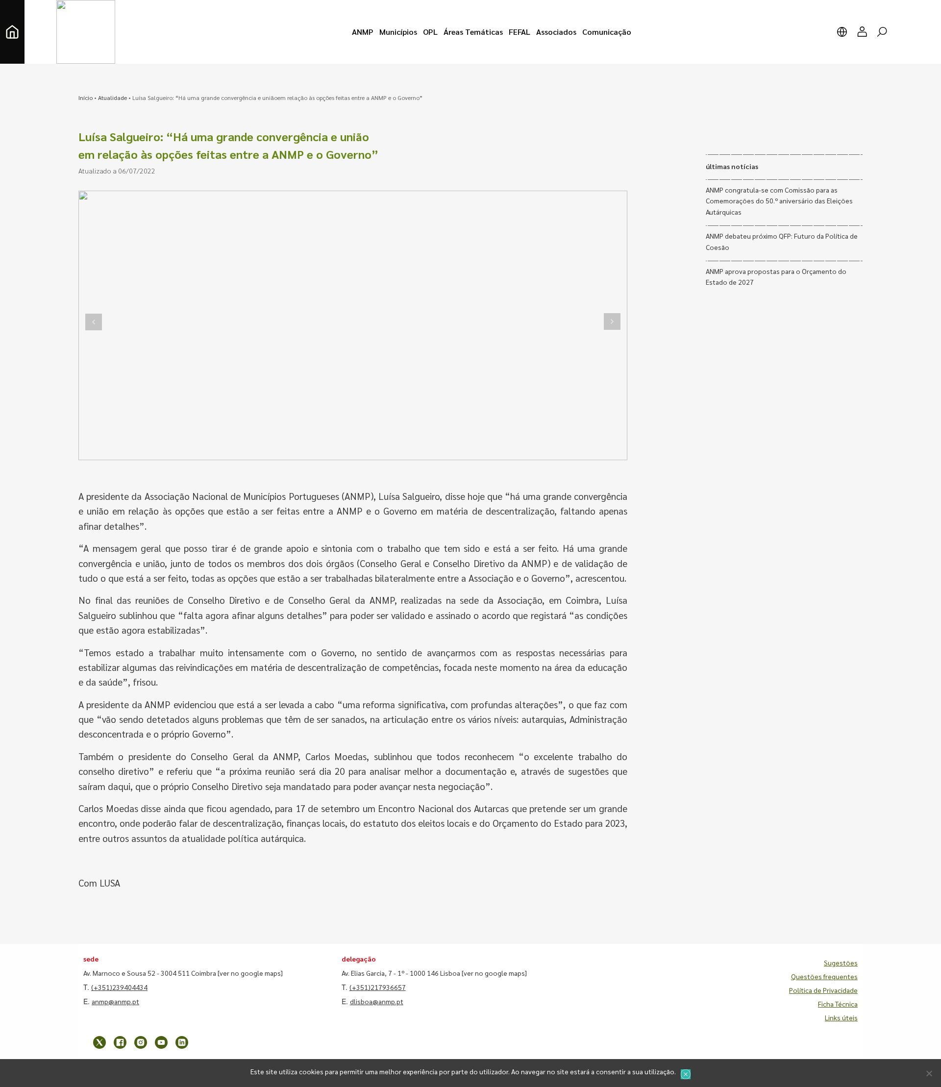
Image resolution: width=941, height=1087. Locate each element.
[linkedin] (181, 1042)
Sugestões (841, 962)
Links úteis (841, 1017)
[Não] (929, 1073)
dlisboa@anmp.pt (376, 1001)
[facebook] (120, 1042)
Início (85, 97)
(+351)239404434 (119, 987)
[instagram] (140, 1042)
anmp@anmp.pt (115, 1001)
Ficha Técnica (838, 1003)
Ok (686, 1074)
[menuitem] (362, 32)
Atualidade (112, 97)
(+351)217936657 (377, 987)
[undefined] (93, 321)
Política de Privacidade (823, 990)
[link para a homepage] (12, 32)
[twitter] (99, 1042)
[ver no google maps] (250, 972)
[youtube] (161, 1042)
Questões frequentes (824, 976)
